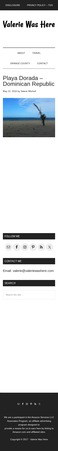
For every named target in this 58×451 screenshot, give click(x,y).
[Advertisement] (29, 192)
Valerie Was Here (29, 24)
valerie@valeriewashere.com (33, 271)
